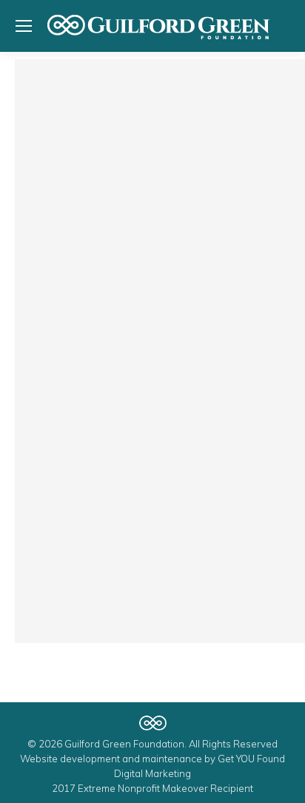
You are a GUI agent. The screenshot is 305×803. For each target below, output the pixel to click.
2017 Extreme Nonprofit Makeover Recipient (152, 788)
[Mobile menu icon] (24, 26)
